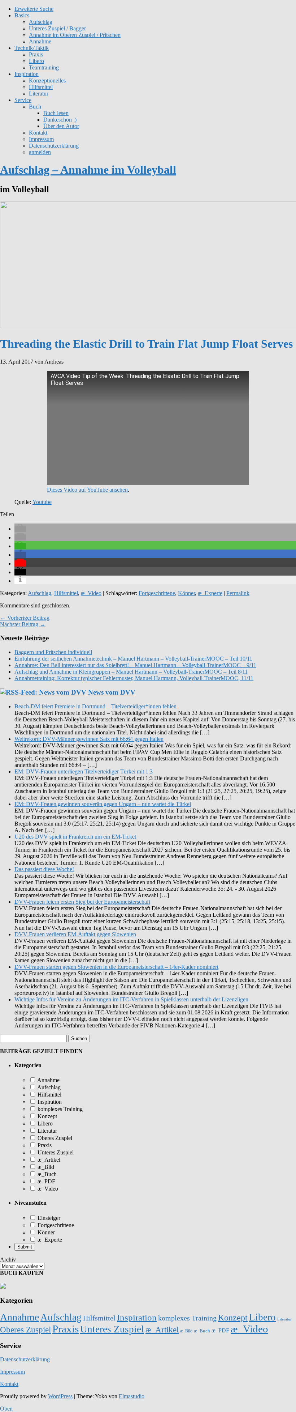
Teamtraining (44, 67)
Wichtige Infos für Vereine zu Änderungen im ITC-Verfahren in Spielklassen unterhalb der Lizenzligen (131, 999)
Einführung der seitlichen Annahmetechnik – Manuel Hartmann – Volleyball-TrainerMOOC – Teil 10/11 (133, 659)
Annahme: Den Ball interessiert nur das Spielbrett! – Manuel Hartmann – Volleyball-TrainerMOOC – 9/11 (135, 665)
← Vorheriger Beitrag (24, 618)
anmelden (40, 152)
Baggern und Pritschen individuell (53, 652)
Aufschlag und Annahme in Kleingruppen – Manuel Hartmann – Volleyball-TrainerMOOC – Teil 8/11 (131, 672)
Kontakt (38, 133)
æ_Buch (46, 1174)
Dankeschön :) (60, 119)
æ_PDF (45, 1181)
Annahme (40, 41)
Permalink (237, 593)
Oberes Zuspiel (54, 1138)
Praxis (36, 54)
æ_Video (91, 593)
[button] (20, 529)
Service (22, 100)
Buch (35, 106)
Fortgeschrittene (157, 593)
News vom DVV (111, 692)
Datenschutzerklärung (54, 146)
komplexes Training (59, 1109)
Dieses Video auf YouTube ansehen (87, 490)
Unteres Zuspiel (55, 1152)
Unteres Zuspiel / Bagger (57, 28)
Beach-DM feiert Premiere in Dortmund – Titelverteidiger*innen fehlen (95, 706)
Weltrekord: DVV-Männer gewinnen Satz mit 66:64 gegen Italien (89, 739)
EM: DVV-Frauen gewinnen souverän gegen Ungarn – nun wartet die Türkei (102, 804)
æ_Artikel (48, 1160)
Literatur (38, 93)
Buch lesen (56, 113)
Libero (36, 61)
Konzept (46, 1116)
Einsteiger (48, 1218)
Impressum (41, 139)
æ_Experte (210, 593)
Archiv (8, 1259)
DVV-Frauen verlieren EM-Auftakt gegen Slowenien (75, 934)
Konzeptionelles (47, 80)
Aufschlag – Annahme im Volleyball (88, 169)
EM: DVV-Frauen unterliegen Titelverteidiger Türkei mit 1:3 (83, 771)
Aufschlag (39, 593)
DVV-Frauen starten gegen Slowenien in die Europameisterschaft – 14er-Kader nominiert (116, 967)
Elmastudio (131, 1396)
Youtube (42, 502)
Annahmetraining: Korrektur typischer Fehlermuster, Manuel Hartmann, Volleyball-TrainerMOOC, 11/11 (133, 678)
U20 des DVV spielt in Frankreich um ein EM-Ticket (75, 837)
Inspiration (26, 74)
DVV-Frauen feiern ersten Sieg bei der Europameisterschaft (82, 902)
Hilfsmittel (41, 87)
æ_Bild (45, 1167)
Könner (186, 593)
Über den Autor (61, 126)
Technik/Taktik (31, 48)
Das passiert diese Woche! (44, 869)
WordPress (60, 1396)
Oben (6, 1408)
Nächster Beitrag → (22, 624)
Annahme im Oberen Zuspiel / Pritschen (75, 35)
